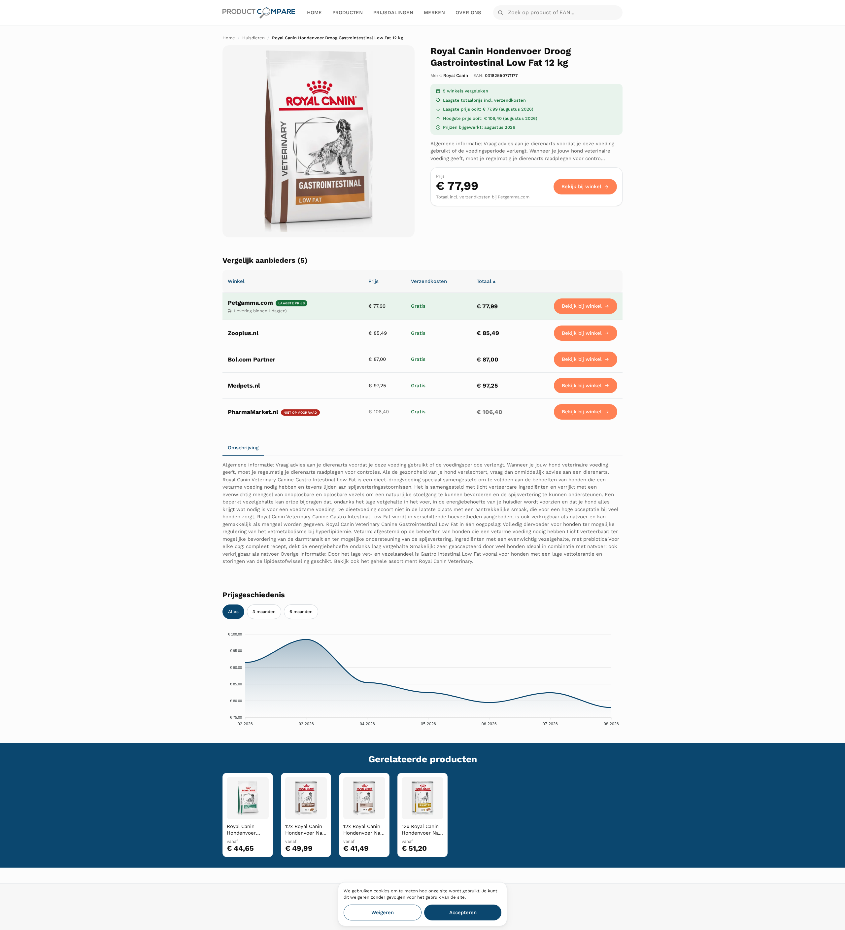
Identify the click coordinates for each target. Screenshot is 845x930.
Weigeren (382, 912)
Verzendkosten (429, 281)
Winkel (236, 281)
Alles (233, 611)
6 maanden (301, 611)
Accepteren (463, 912)
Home (314, 13)
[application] (422, 677)
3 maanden (264, 611)
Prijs (373, 281)
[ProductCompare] (258, 12)
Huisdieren (253, 37)
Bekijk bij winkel (581, 186)
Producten (347, 13)
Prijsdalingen (393, 13)
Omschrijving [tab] (243, 448)
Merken (434, 13)
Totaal (486, 281)
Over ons (468, 13)
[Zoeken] (500, 12)
